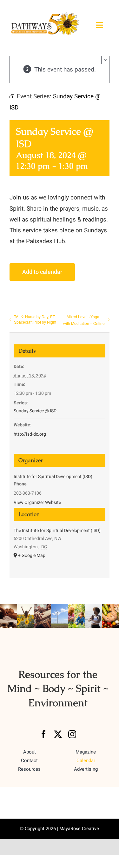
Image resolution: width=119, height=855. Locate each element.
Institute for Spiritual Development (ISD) (53, 476)
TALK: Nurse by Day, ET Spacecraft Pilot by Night (35, 319)
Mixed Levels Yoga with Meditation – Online (84, 320)
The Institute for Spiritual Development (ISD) (57, 530)
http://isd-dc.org (30, 434)
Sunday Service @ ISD (35, 411)
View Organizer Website (37, 502)
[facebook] (44, 734)
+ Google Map (31, 555)
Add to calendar (42, 272)
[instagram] (72, 734)
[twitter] (58, 734)
